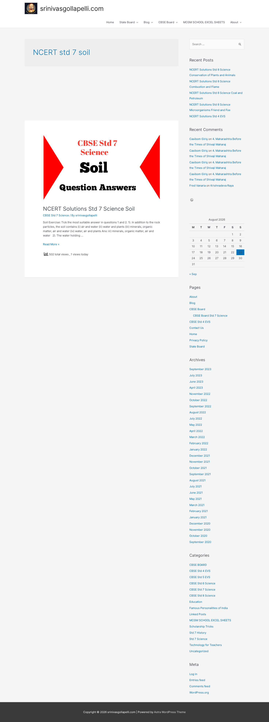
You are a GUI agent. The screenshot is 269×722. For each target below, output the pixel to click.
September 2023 (200, 369)
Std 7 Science (198, 639)
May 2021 (195, 499)
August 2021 (197, 480)
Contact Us (196, 328)
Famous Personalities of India (208, 608)
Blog (147, 22)
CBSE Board (166, 22)
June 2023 (196, 381)
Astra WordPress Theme (170, 712)
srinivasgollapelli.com (72, 8)
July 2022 (195, 418)
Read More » (51, 244)
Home (110, 22)
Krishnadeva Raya (221, 185)
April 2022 (196, 431)
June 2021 (196, 492)
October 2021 (198, 468)
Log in (193, 674)
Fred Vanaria (197, 185)
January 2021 (198, 517)
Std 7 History (197, 632)
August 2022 (197, 412)
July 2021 (195, 486)
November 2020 (199, 529)
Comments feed (199, 686)
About (234, 22)
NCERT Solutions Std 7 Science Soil (89, 208)
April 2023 (196, 387)
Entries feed (197, 680)
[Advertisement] (101, 93)
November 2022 (199, 394)
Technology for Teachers (205, 645)
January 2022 (198, 449)
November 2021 (199, 461)
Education (195, 601)
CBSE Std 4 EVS (199, 322)
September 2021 (200, 474)
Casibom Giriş (198, 139)
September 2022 (200, 406)
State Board (127, 22)
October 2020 (198, 535)
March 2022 (197, 437)
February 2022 (198, 443)
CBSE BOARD (198, 565)
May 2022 (195, 424)
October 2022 (198, 400)
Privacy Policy (198, 340)
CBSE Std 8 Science (202, 595)
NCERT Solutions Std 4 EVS (207, 116)
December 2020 (199, 523)
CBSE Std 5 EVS (199, 577)
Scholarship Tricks (201, 626)
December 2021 (199, 455)
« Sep (193, 274)
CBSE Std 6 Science (202, 583)
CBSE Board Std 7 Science (210, 315)
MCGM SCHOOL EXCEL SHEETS (204, 22)
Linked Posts (197, 614)
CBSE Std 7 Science (56, 215)
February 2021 (198, 511)
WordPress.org (199, 692)
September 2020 (200, 542)
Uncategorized (198, 651)
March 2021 (196, 505)
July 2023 (195, 375)
